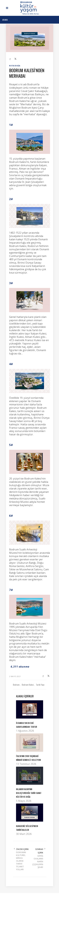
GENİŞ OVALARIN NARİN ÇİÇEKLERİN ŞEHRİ (37, 861)
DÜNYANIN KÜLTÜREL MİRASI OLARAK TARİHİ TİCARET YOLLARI (21, 861)
